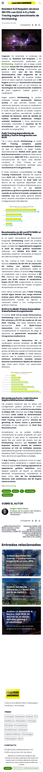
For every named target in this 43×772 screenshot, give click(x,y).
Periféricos (9, 721)
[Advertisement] (21, 662)
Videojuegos (7, 495)
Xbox (20, 738)
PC (22, 491)
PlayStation (21, 721)
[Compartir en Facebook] (36, 25)
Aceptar (8, 768)
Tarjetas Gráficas (12, 734)
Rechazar (17, 768)
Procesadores (21, 725)
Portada (32, 721)
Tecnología (30, 491)
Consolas (9, 716)
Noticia (15, 491)
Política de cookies (31, 768)
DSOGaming (10, 486)
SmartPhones (11, 730)
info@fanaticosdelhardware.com (18, 749)
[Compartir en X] (32, 25)
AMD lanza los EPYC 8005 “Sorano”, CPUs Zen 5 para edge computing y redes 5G (11, 529)
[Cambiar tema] (40, 3)
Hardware (6, 491)
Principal (8, 725)
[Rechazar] (40, 762)
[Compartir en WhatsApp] (39, 25)
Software (23, 730)
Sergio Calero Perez (19, 509)
